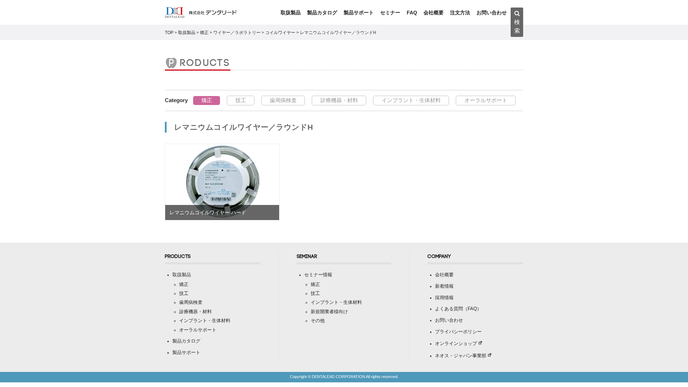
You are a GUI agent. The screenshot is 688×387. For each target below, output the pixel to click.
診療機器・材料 (339, 100)
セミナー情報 (318, 274)
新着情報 (444, 286)
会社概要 (434, 12)
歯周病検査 (283, 100)
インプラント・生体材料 (411, 100)
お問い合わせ (492, 12)
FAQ (412, 12)
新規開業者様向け (329, 311)
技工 (240, 100)
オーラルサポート (485, 100)
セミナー (390, 12)
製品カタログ (322, 12)
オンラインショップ (456, 343)
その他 (318, 320)
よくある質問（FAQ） (458, 308)
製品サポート (359, 12)
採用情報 (444, 297)
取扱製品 (291, 12)
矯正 (206, 100)
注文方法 (460, 12)
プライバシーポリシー (458, 331)
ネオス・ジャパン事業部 (460, 355)
